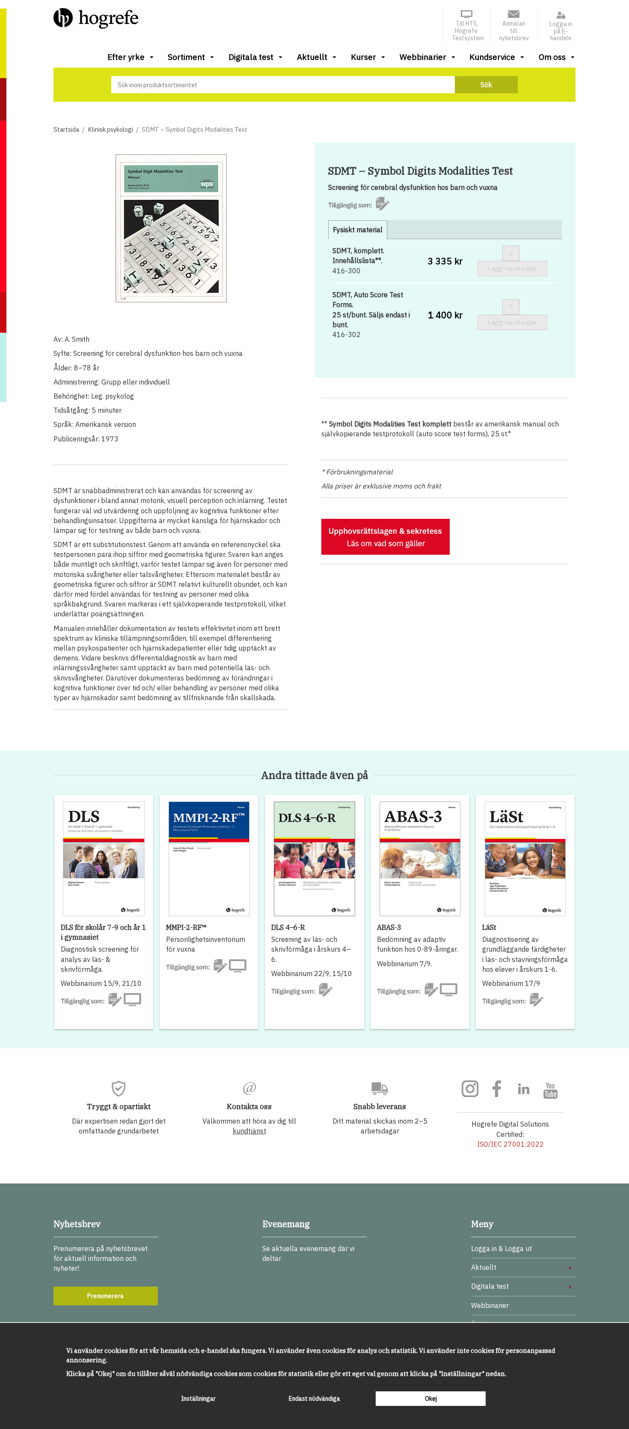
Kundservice (492, 57)
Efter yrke (126, 57)
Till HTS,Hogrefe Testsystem (468, 31)
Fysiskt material (358, 229)
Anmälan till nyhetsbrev (514, 31)
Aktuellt (312, 57)
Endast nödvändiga (314, 1398)
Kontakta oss (249, 1106)
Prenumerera (105, 1296)
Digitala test (250, 57)
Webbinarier (423, 57)
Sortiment (186, 57)
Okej (431, 1398)
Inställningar (198, 1398)
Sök (486, 84)
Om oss (552, 57)
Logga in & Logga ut (501, 1248)
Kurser (363, 57)
